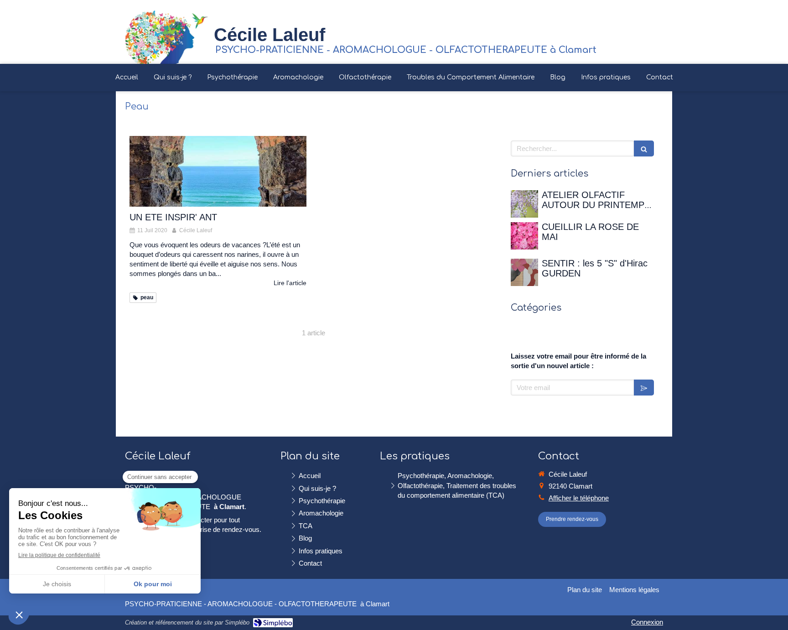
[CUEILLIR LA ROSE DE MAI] (524, 236)
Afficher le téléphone (579, 498)
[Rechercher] (644, 148)
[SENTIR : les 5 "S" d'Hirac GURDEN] (524, 272)
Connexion (647, 622)
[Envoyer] (644, 388)
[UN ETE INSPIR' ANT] (218, 171)
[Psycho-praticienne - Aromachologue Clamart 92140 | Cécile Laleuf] (166, 36)
